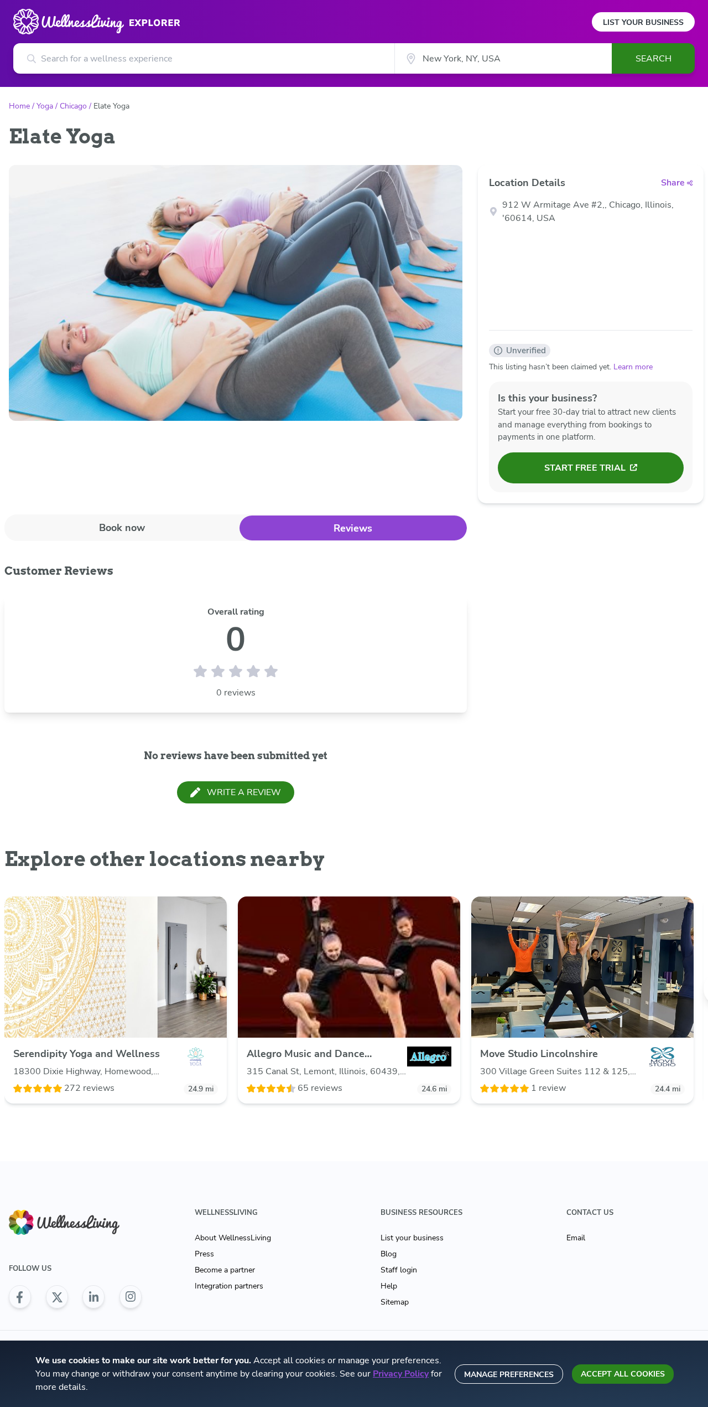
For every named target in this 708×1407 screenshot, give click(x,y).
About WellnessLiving (233, 1238)
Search (653, 59)
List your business (412, 1238)
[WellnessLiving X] (57, 1296)
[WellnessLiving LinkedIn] (93, 1296)
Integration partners (229, 1286)
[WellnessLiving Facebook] (20, 1296)
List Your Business (643, 22)
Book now (122, 527)
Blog (389, 1254)
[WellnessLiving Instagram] (130, 1296)
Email (575, 1238)
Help (389, 1286)
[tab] (122, 527)
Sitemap (395, 1302)
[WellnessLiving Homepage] (75, 1222)
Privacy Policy (401, 1374)
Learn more (633, 367)
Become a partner (225, 1270)
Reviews (353, 528)
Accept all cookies (623, 1374)
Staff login (399, 1270)
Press (204, 1254)
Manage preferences (509, 1374)
